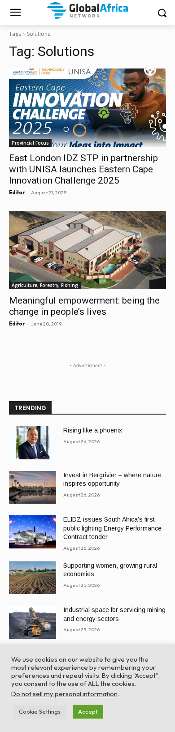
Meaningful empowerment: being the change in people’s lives (84, 306)
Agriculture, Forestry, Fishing (45, 285)
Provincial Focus (30, 143)
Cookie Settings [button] (40, 711)
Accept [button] (88, 711)
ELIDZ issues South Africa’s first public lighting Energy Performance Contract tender (112, 528)
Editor (17, 192)
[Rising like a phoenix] (32, 442)
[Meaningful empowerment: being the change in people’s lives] (87, 250)
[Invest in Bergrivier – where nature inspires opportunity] (32, 487)
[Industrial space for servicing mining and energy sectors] (32, 622)
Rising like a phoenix (92, 430)
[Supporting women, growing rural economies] (32, 578)
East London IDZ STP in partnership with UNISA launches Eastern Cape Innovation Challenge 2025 (83, 169)
